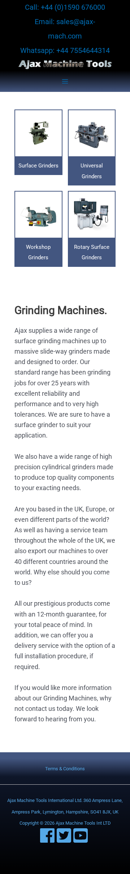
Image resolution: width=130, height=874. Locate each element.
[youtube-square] (81, 835)
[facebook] (48, 835)
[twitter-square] (65, 835)
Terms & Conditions (65, 768)
